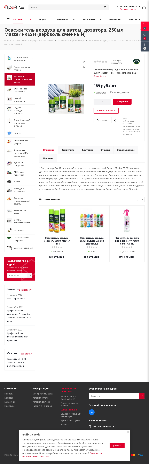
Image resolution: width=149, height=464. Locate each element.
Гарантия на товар (42, 405)
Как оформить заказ (43, 393)
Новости (8, 393)
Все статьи (26, 353)
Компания (10, 388)
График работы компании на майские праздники (18, 337)
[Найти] (105, 7)
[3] (100, 62)
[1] (95, 62)
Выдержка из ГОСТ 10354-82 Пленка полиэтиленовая (16, 362)
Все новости (25, 289)
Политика (9, 405)
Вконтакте (92, 412)
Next (142, 199)
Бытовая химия (69, 409)
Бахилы (65, 424)
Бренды (8, 397)
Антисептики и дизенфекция (68, 397)
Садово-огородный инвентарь (71, 415)
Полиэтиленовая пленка (69, 404)
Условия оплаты (40, 397)
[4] (103, 62)
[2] (97, 62)
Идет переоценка (16, 298)
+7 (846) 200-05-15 (129, 6)
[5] (106, 62)
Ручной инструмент (71, 420)
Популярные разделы (68, 390)
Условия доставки (41, 401)
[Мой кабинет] (144, 7)
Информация (40, 388)
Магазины (9, 401)
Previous (137, 199)
